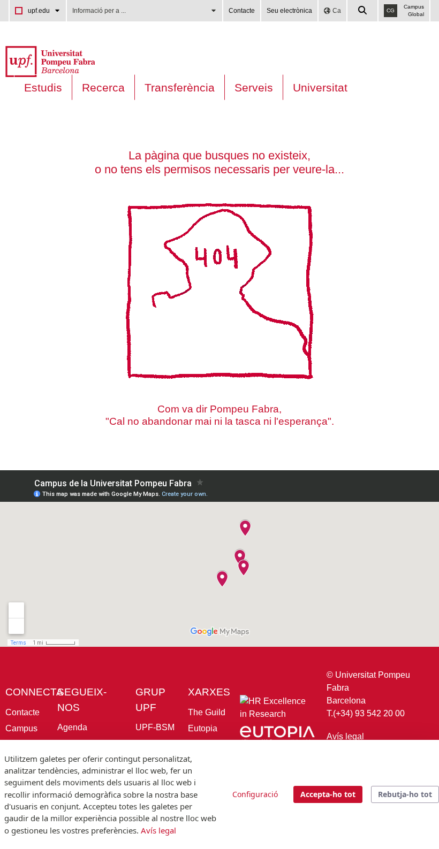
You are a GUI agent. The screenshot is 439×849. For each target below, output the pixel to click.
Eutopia (202, 728)
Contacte (242, 10)
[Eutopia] (277, 736)
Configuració (255, 794)
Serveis (253, 87)
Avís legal (345, 736)
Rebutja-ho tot (405, 794)
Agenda (72, 727)
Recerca (103, 87)
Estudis (43, 87)
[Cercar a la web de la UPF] (363, 10)
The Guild (206, 712)
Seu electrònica (289, 10)
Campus (21, 728)
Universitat (320, 87)
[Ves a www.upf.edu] (50, 60)
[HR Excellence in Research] (274, 710)
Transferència (180, 87)
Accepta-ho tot (327, 794)
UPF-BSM (155, 727)
